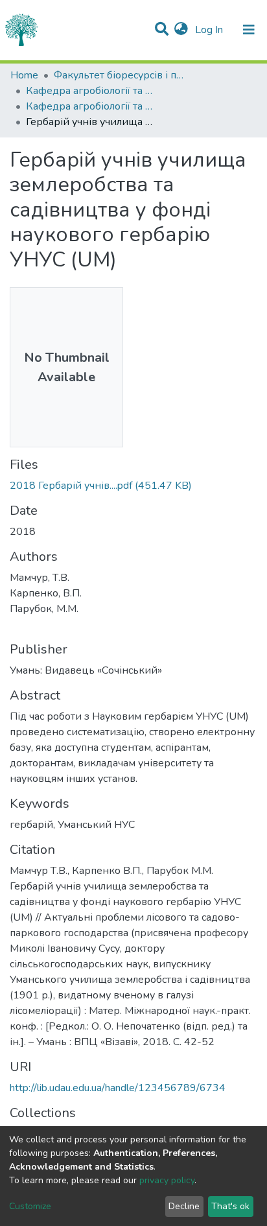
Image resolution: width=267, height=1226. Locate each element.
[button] (181, 30)
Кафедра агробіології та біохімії (91, 91)
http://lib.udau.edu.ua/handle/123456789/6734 (118, 1088)
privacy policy (166, 1180)
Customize (30, 1206)
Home (24, 75)
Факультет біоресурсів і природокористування (118, 75)
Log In (210, 30)
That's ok (230, 1206)
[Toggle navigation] (249, 30)
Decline (184, 1206)
